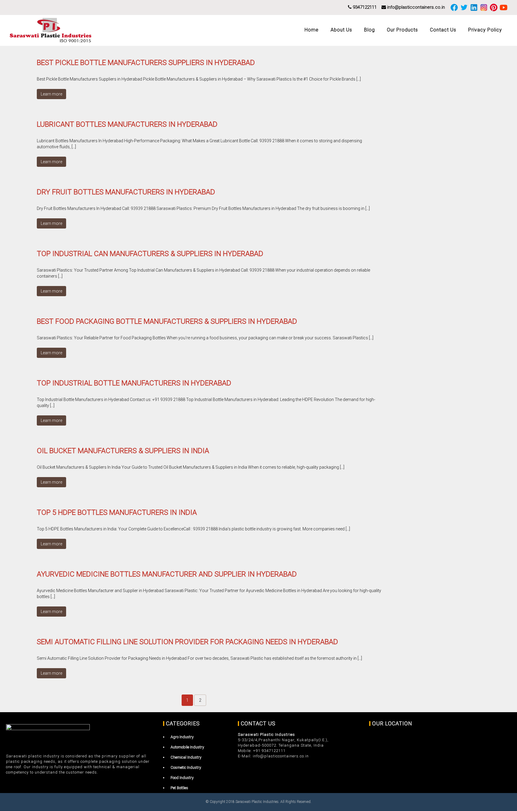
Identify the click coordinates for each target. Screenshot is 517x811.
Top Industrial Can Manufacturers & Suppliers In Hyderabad (150, 253)
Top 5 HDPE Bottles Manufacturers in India (117, 512)
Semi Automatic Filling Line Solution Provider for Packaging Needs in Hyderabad (187, 642)
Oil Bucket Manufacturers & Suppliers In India (123, 451)
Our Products (402, 30)
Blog (369, 30)
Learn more (51, 94)
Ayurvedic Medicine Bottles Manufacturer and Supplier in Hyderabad (167, 574)
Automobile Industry (187, 747)
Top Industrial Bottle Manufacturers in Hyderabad (134, 383)
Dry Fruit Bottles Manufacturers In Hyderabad (126, 192)
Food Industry (182, 777)
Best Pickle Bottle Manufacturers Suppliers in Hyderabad (146, 62)
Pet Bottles (179, 788)
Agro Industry (182, 737)
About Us (341, 30)
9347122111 (364, 7)
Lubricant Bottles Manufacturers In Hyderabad (127, 124)
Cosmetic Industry (186, 767)
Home (312, 30)
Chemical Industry (186, 757)
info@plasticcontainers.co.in (415, 7)
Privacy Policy (485, 30)
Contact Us (443, 30)
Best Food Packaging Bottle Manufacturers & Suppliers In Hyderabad (167, 321)
